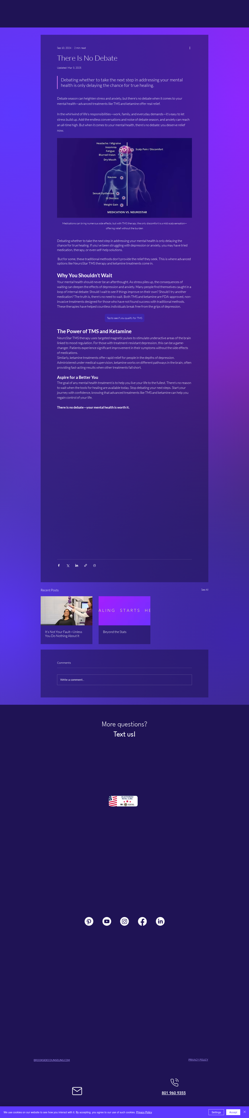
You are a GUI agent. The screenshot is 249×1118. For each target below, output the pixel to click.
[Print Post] (94, 565)
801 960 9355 (174, 1093)
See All (204, 589)
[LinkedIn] (160, 921)
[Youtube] (106, 921)
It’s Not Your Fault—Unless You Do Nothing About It (63, 634)
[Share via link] (85, 565)
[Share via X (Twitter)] (67, 565)
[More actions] (190, 48)
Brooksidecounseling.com (52, 1060)
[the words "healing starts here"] (124, 610)
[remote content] (124, 483)
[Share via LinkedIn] (76, 565)
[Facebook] (142, 921)
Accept (233, 1112)
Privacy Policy (144, 1112)
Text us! (125, 734)
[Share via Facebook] (59, 565)
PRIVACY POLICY (198, 1060)
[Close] (244, 1112)
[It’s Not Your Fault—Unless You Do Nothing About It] (66, 610)
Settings (216, 1112)
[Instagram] (124, 921)
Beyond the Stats (115, 632)
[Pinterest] (89, 921)
